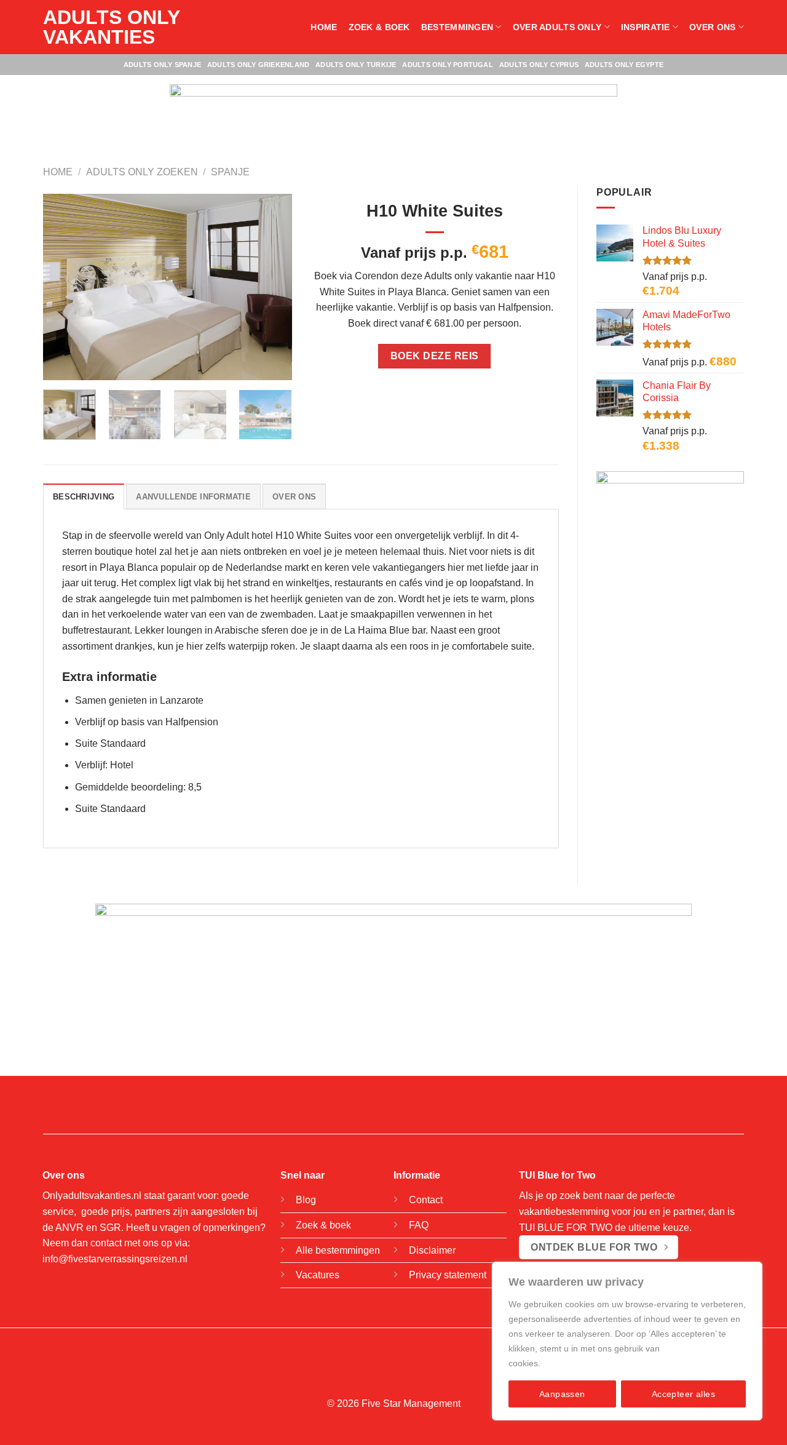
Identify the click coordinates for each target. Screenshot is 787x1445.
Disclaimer (432, 1250)
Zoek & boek (379, 27)
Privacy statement (447, 1275)
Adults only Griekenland (258, 64)
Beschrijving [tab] (83, 496)
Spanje (230, 172)
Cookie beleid (570, 1363)
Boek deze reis (434, 356)
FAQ (419, 1225)
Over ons (712, 27)
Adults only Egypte (624, 64)
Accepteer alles (683, 1394)
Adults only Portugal (447, 64)
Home (323, 27)
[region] (627, 1341)
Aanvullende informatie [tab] (193, 496)
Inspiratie (645, 27)
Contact (426, 1200)
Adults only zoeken (142, 172)
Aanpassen (562, 1394)
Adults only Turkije (355, 64)
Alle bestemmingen (338, 1250)
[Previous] (63, 287)
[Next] (271, 287)
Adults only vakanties (111, 27)
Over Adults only (557, 27)
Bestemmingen (457, 27)
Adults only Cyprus (539, 64)
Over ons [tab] (294, 496)
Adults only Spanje (162, 64)
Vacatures (317, 1275)
